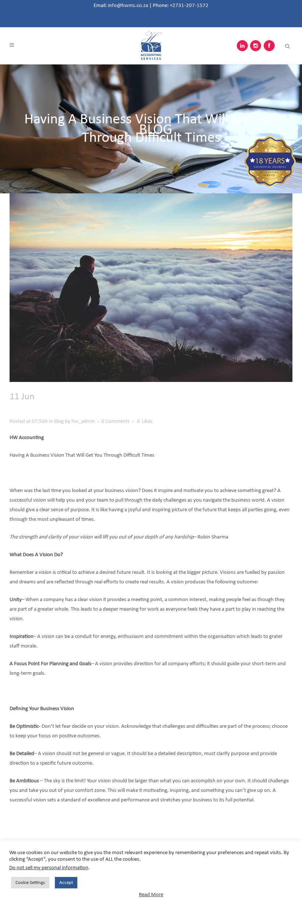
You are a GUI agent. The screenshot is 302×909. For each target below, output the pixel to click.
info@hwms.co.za (128, 5)
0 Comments (115, 421)
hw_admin (83, 421)
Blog (59, 421)
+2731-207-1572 (189, 5)
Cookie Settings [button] (30, 882)
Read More (151, 895)
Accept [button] (66, 882)
